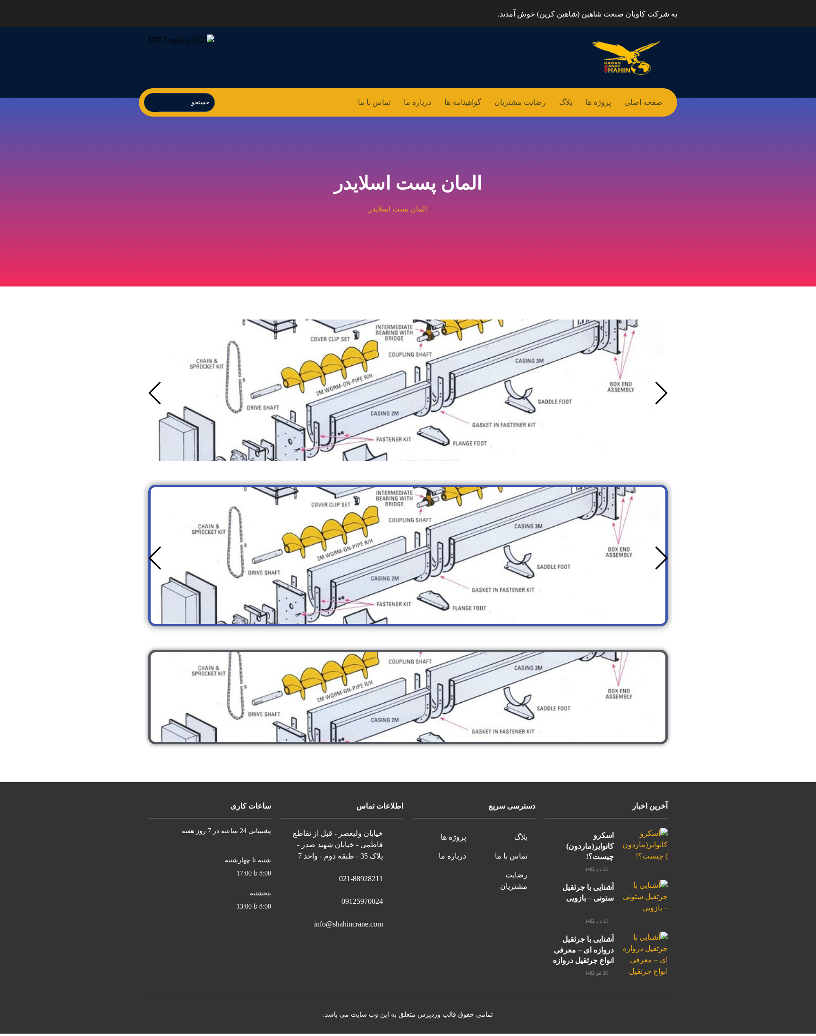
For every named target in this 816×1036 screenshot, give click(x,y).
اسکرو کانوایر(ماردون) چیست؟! (590, 845)
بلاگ (565, 102)
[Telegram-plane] (200, 12)
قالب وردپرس (436, 1014)
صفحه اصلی (643, 102)
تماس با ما (374, 102)
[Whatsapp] (156, 12)
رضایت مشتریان (520, 102)
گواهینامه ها (462, 102)
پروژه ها (598, 102)
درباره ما (417, 102)
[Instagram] (178, 12)
